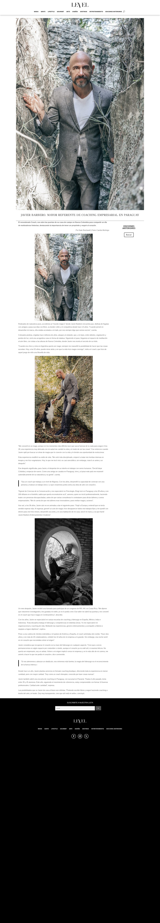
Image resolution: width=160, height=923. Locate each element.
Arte (68, 12)
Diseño (75, 12)
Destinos (83, 12)
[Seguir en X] (86, 736)
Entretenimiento (96, 12)
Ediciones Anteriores (113, 12)
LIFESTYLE (51, 12)
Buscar (129, 235)
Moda (36, 12)
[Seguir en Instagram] (80, 736)
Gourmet (60, 12)
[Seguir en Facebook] (74, 736)
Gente (43, 12)
